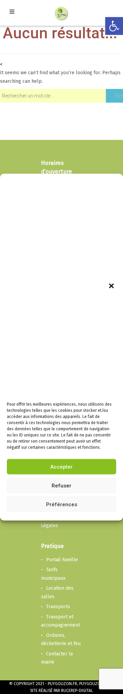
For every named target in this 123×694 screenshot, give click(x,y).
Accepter (61, 467)
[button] (112, 287)
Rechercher (118, 95)
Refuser (61, 486)
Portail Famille (62, 560)
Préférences (61, 504)
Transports (58, 607)
